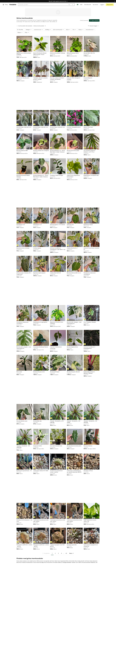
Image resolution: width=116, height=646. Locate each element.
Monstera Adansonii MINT (22, 150)
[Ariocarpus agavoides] (75, 536)
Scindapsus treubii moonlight (56, 175)
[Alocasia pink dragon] (58, 363)
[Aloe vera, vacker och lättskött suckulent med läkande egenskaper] (58, 69)
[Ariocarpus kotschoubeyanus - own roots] (24, 511)
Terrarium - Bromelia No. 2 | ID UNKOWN (90, 421)
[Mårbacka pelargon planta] (75, 44)
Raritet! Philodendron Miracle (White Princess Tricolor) (39, 53)
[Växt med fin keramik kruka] (58, 437)
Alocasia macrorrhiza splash (73, 150)
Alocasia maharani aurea (22, 421)
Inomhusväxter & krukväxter (25, 25)
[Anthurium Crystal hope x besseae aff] (91, 239)
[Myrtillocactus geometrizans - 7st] (24, 462)
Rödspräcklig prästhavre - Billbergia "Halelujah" (89, 372)
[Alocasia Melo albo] (41, 412)
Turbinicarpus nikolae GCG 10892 (40, 470)
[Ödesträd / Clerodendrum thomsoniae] (58, 338)
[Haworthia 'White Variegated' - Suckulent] (75, 69)
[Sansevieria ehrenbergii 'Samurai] (41, 338)
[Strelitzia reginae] (41, 239)
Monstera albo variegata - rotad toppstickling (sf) (74, 323)
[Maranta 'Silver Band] (91, 118)
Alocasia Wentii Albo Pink (89, 53)
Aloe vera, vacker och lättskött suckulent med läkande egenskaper (57, 78)
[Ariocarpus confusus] (91, 462)
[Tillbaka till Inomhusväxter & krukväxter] (17, 26)
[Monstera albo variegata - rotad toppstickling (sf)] (75, 313)
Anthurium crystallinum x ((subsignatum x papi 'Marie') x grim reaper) (58, 248)
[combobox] (44, 4)
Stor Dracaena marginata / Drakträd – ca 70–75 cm (89, 151)
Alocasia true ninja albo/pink (23, 77)
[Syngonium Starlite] (41, 437)
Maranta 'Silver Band (88, 127)
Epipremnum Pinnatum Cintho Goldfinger (56, 323)
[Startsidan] (12, 4)
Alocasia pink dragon (54, 371)
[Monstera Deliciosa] (91, 437)
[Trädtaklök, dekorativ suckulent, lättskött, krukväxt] (41, 69)
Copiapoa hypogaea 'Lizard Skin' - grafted (57, 545)
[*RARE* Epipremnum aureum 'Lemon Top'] (91, 511)
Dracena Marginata (88, 77)
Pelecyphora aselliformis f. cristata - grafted (24, 545)
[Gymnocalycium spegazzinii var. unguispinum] (91, 536)
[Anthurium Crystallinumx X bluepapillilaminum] (91, 338)
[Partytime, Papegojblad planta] (75, 118)
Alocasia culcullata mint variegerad (41, 150)
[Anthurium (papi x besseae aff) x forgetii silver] (24, 264)
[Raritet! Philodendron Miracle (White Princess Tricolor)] (41, 44)
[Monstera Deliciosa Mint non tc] (75, 264)
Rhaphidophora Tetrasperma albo (91, 175)
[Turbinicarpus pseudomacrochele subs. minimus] (58, 511)
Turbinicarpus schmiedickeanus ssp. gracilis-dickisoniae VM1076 (74, 471)
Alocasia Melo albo (37, 421)
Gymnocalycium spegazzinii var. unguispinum (91, 545)
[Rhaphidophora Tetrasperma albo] (91, 166)
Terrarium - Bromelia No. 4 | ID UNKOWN (57, 421)
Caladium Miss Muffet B (55, 272)
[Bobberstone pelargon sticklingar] (58, 44)
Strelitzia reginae (37, 248)
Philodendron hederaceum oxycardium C (22, 323)
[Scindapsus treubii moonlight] (58, 166)
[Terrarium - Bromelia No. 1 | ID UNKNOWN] (24, 437)
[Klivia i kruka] (24, 363)
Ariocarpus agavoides (72, 544)
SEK (81, 4)
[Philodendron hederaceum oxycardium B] (91, 264)
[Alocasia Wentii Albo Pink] (91, 44)
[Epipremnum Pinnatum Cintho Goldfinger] (58, 313)
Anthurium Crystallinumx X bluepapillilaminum (89, 347)
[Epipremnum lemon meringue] (24, 239)
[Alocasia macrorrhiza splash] (75, 141)
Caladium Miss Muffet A (72, 248)
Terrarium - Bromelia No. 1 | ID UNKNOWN (23, 446)
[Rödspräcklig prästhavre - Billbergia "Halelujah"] (91, 363)
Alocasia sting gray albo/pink (73, 371)
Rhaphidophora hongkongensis (40, 322)
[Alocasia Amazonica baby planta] (75, 437)
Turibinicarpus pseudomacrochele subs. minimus (40, 520)
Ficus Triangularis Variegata (90, 322)
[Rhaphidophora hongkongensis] (41, 313)
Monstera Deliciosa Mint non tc (74, 272)
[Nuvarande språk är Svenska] (77, 4)
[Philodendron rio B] (24, 215)
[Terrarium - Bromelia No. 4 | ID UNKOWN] (58, 412)
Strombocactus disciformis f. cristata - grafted (56, 471)
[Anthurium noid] (75, 215)
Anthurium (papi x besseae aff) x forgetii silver (24, 273)
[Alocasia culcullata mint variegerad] (41, 141)
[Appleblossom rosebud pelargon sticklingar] (24, 44)
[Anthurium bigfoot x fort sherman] (58, 215)
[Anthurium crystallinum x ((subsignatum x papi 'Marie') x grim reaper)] (58, 239)
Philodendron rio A (37, 224)
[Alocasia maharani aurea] (24, 412)
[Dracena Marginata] (91, 69)
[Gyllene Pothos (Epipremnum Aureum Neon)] (75, 166)
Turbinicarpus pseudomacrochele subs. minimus (57, 520)
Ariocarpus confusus (88, 470)
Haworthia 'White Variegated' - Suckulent (74, 78)
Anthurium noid (70, 224)
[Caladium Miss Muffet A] (75, 239)
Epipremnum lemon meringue (23, 248)
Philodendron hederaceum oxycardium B (90, 273)
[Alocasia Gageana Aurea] (75, 338)
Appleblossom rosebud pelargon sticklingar (24, 53)
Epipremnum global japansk (39, 272)
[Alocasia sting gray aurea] (41, 363)
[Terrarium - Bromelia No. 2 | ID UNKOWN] (91, 412)
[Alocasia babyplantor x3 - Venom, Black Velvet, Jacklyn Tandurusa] (58, 141)
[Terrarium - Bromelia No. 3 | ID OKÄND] (75, 412)
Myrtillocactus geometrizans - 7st (24, 470)
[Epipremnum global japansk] (41, 264)
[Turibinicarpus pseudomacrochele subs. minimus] (41, 511)
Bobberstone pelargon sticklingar (57, 53)
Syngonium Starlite (37, 445)
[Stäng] (115, 1)
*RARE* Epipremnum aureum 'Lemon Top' (90, 520)
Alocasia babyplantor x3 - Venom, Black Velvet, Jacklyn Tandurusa (57, 151)
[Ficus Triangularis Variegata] (91, 313)
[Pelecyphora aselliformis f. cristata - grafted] (24, 536)
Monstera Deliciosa (88, 445)
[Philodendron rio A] (41, 215)
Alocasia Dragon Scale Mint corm (24, 127)
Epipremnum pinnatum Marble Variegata (23, 176)
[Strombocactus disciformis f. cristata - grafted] (58, 462)
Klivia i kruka (19, 371)
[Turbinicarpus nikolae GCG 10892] (41, 462)
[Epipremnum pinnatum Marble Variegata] (24, 166)
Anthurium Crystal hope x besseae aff (91, 248)
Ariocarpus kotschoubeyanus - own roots (24, 520)
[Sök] (69, 4)
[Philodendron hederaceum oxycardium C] (24, 313)
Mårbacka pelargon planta (73, 53)
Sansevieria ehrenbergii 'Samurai (40, 347)
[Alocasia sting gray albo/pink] (75, 363)
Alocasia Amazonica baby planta (74, 445)
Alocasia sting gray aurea (39, 371)
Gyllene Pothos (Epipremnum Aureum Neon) (73, 176)
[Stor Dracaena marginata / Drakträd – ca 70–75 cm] (91, 141)
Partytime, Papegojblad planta (74, 127)
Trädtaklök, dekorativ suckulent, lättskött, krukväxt (40, 78)
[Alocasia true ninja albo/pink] (24, 69)
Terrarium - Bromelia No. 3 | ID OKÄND (73, 421)
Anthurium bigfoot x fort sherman (57, 224)
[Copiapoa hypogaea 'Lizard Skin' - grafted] (58, 536)
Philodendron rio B (21, 224)
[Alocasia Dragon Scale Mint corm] (24, 118)
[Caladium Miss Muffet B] (58, 264)
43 (66, 553)
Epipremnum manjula (88, 224)
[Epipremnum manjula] (91, 215)
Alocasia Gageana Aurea (72, 347)
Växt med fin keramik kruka (56, 445)
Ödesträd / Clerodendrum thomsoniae (56, 347)
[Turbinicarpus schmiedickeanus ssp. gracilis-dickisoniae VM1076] (75, 462)
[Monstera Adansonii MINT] (24, 141)
